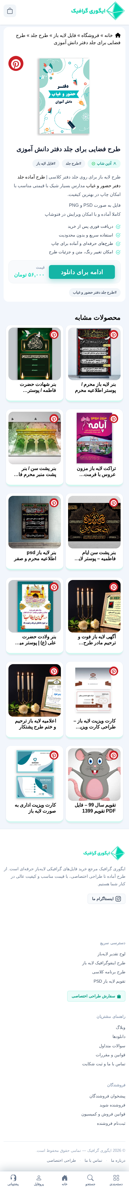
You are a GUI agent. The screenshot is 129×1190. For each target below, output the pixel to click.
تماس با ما (93, 1160)
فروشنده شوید (112, 1105)
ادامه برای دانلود (82, 272)
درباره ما (118, 1160)
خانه (108, 35)
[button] (64, 96)
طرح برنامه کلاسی (108, 971)
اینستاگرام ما (103, 898)
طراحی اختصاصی (61, 1160)
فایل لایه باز (64, 35)
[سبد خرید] (10, 11)
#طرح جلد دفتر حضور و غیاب (95, 292)
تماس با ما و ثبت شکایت (103, 1063)
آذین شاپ (104, 163)
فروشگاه (90, 35)
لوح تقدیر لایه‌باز (111, 953)
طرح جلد (39, 35)
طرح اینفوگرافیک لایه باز (103, 962)
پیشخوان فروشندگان (107, 1096)
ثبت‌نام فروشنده (111, 1123)
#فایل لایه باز (46, 163)
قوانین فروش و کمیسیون (103, 1114)
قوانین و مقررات (110, 1054)
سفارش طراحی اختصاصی (93, 996)
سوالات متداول (112, 1045)
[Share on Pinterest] (113, 334)
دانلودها (118, 1036)
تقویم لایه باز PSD (109, 981)
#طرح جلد (73, 163)
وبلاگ (120, 1027)
